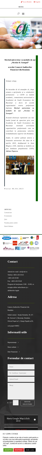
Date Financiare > (14, 352)
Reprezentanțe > (13, 342)
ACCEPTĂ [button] (8, 450)
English (38, 2)
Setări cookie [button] (30, 450)
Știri (5, 219)
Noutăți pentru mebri (11, 223)
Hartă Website (8, 226)
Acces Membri (27, 2)
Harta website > (13, 347)
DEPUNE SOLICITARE (27, 403)
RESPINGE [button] (19, 450)
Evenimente (8, 216)
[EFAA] (32, 239)
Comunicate (8, 212)
